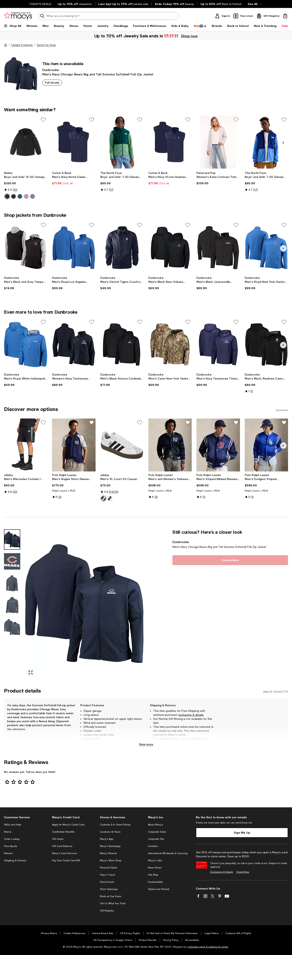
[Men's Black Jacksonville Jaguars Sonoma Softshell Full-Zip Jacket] (218, 247)
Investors (153, 846)
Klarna (7, 831)
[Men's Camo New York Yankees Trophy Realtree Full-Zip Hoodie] (170, 344)
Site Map (153, 874)
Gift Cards (57, 839)
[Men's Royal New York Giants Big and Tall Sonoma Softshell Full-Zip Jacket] (266, 247)
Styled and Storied (158, 889)
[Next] (283, 142)
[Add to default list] (43, 119)
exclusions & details (191, 714)
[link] (25, 185)
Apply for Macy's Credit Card (68, 824)
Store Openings (109, 889)
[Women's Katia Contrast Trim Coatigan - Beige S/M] (218, 142)
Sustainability (155, 882)
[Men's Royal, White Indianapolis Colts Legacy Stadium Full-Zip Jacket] (25, 344)
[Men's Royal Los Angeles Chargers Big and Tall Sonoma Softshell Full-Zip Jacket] (73, 247)
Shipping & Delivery (15, 860)
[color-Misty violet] (32, 196)
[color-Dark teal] (19, 196)
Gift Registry (107, 910)
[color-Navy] (13, 196)
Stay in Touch (107, 874)
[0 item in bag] (285, 16)
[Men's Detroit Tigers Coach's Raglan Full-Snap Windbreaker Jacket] (122, 247)
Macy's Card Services (64, 853)
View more (146, 744)
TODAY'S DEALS (40, 4)
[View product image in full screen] (30, 672)
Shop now (190, 36)
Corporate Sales (157, 831)
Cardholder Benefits (63, 831)
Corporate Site (156, 839)
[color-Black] (7, 196)
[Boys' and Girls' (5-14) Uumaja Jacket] (25, 142)
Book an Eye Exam (110, 896)
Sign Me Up (242, 832)
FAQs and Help (12, 824)
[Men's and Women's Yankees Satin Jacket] (170, 444)
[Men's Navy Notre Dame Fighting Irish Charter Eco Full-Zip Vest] (73, 142)
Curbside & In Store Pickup (115, 824)
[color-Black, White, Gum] (109, 498)
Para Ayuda (10, 846)
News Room (155, 867)
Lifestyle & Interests (22, 45)
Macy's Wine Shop (110, 860)
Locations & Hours (110, 831)
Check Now (242, 872)
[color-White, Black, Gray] (103, 498)
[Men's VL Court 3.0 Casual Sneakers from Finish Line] (122, 444)
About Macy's (155, 824)
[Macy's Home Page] (18, 16)
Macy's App (106, 839)
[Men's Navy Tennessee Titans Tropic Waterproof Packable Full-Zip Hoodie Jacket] (218, 344)
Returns (158, 742)
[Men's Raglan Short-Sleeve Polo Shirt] (73, 444)
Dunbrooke (50, 70)
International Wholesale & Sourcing (168, 853)
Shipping (196, 738)
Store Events (107, 882)
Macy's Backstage (110, 846)
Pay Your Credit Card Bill (66, 860)
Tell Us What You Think (113, 903)
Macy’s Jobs (155, 860)
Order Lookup (11, 839)
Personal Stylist (108, 867)
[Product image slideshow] (84, 603)
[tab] (12, 539)
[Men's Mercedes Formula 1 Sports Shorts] (25, 444)
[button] (74, 603)
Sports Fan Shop (46, 45)
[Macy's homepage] (5, 45)
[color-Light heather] (26, 196)
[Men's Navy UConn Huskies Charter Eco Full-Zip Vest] (170, 142)
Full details (52, 82)
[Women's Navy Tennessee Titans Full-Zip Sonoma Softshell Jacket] (73, 344)
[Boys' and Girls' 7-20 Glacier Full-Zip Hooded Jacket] (122, 142)
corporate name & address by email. (208, 946)
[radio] (7, 196)
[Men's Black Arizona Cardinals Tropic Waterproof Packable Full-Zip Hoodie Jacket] (122, 344)
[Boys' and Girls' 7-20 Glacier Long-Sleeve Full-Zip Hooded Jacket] (266, 142)
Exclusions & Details (221, 872)
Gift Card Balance (62, 846)
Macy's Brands (108, 853)
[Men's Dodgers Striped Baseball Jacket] (266, 444)
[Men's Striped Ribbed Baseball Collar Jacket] (218, 444)
